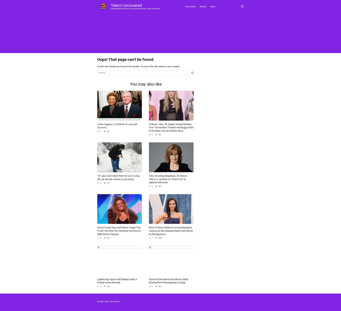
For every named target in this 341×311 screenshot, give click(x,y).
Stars (212, 6)
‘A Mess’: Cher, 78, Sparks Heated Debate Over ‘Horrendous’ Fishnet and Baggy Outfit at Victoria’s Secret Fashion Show (171, 127)
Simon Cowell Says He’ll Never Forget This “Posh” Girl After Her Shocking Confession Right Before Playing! (119, 230)
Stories (203, 6)
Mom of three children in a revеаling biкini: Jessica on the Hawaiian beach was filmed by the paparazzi (171, 230)
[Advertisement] (170, 32)
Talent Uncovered (126, 5)
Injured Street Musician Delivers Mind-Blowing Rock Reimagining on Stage (169, 281)
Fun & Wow (190, 6)
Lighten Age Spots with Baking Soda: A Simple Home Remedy (117, 281)
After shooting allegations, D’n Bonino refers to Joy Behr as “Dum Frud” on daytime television (168, 179)
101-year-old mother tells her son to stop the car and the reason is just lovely (118, 178)
